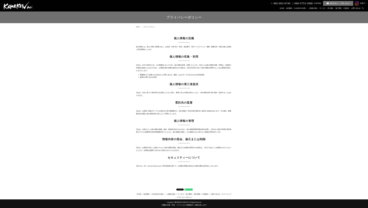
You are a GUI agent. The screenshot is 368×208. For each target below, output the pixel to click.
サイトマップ (226, 194)
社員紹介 (346, 8)
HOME (282, 8)
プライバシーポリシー (184, 197)
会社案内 (289, 8)
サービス (322, 8)
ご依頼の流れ (313, 8)
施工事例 (338, 8)
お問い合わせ (356, 8)
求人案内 (330, 8)
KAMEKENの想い (300, 8)
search (362, 8)
